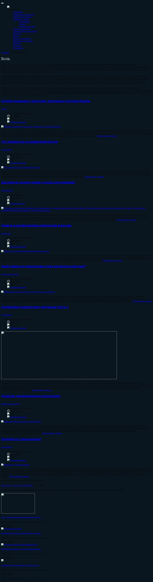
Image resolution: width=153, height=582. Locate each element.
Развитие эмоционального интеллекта (30, 396)
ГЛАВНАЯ (18, 12)
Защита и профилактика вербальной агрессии (36, 225)
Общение (6, 233)
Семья (22, 24)
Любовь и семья (21, 19)
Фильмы (17, 33)
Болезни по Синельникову (21, 439)
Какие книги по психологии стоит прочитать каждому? (43, 266)
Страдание (6, 150)
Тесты (16, 36)
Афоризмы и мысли (23, 41)
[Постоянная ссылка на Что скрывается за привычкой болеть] (20, 167)
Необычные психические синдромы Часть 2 (34, 307)
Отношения (24, 21)
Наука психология (22, 38)
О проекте (18, 48)
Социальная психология (25, 31)
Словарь (17, 45)
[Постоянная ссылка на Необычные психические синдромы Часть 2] (59, 378)
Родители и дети (27, 26)
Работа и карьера (21, 29)
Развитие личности (10, 404)
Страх (4, 109)
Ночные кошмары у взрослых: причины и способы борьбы (45, 101)
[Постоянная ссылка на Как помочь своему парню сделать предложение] (76, 210)
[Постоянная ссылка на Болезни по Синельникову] (15, 465)
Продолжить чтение (107, 136)
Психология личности (23, 14)
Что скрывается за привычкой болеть (29, 142)
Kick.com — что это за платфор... (17, 485)
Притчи (16, 43)
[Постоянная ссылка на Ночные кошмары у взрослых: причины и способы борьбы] (31, 126)
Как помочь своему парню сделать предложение (38, 182)
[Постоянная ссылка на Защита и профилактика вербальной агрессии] (25, 251)
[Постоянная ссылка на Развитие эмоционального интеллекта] (21, 421)
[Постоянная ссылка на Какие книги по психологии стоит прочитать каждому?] (28, 292)
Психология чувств (22, 17)
